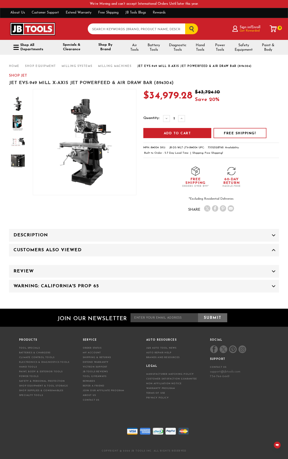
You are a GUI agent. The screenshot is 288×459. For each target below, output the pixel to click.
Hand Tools (200, 47)
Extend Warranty (78, 12)
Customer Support (45, 12)
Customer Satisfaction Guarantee (171, 379)
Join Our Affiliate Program (103, 390)
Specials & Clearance (71, 47)
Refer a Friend (93, 386)
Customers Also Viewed (48, 250)
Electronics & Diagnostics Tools (44, 362)
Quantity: (151, 118)
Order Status (92, 348)
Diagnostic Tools (177, 47)
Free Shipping (108, 12)
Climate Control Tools (36, 357)
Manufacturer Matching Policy (170, 374)
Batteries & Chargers (34, 353)
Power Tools (220, 47)
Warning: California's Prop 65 (56, 286)
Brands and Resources (163, 357)
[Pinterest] (223, 208)
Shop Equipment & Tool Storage (43, 386)
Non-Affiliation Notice (164, 383)
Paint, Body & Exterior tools (41, 371)
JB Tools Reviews (95, 371)
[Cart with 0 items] (273, 28)
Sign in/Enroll (250, 27)
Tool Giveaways (95, 376)
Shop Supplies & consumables (41, 390)
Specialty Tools (31, 395)
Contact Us (91, 400)
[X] (207, 208)
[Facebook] (215, 208)
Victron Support (95, 367)
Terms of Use (155, 393)
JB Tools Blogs (135, 12)
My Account (92, 353)
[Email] (231, 208)
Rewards (159, 12)
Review (24, 271)
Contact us (218, 367)
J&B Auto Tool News (161, 348)
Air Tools (134, 47)
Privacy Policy (157, 398)
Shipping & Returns (97, 357)
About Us (17, 12)
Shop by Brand (105, 47)
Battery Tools (154, 47)
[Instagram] (242, 349)
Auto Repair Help (158, 353)
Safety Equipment (244, 47)
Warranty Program (160, 388)
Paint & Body (268, 47)
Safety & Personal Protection (42, 381)
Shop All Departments (31, 47)
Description (31, 235)
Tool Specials (29, 348)
